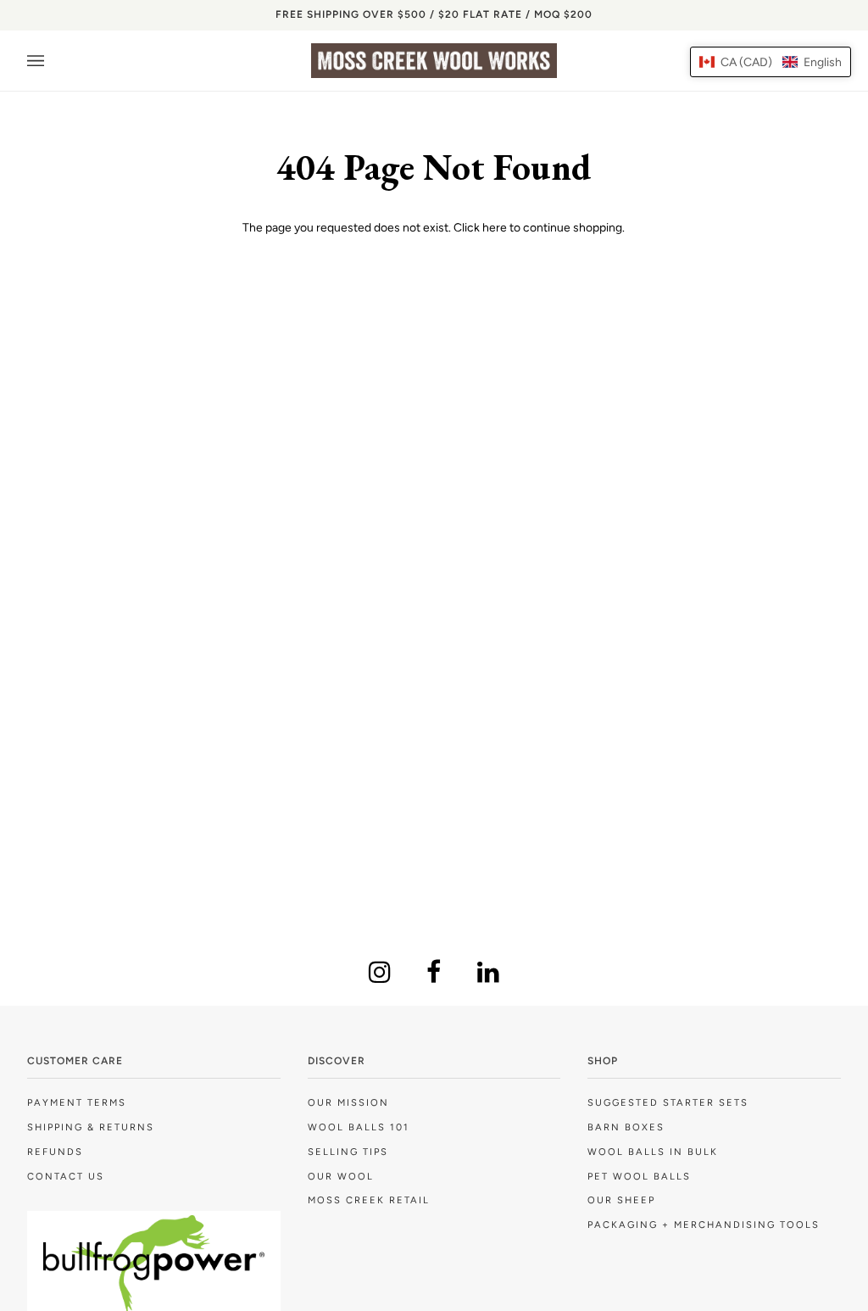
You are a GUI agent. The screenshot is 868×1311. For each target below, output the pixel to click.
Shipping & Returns (90, 1127)
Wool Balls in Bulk (652, 1152)
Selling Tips (348, 1152)
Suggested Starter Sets (667, 1102)
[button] (770, 61)
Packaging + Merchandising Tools (703, 1224)
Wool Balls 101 (358, 1127)
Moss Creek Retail (369, 1200)
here (494, 227)
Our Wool (341, 1176)
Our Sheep (621, 1200)
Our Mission (348, 1102)
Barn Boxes (626, 1127)
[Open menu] (52, 61)
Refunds (55, 1152)
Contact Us (65, 1176)
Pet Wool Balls (639, 1176)
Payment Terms (76, 1102)
